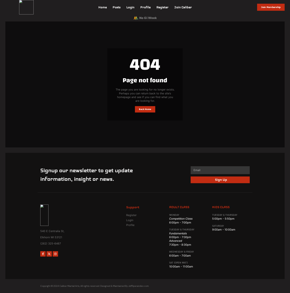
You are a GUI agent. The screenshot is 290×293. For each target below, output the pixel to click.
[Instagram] (55, 254)
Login (130, 7)
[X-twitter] (49, 254)
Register (162, 7)
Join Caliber (183, 7)
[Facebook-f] (43, 254)
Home (102, 7)
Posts (116, 7)
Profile (145, 7)
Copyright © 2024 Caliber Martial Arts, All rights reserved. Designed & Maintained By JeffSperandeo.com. (94, 286)
